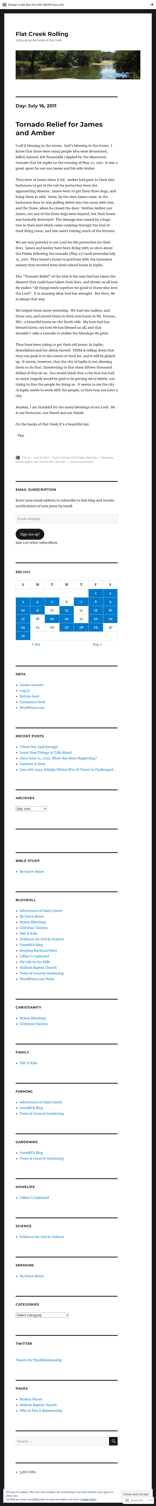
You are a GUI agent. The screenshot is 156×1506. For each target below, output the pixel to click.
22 (96, 619)
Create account (32, 685)
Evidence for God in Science (42, 939)
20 (67, 619)
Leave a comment (81, 461)
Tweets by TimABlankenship (39, 1360)
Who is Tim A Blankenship (41, 1411)
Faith (56, 457)
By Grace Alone (32, 871)
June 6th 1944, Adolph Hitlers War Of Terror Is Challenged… (68, 770)
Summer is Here (33, 764)
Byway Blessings (33, 922)
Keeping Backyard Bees (38, 950)
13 (66, 610)
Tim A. (26, 457)
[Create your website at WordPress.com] (78, 4)
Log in (25, 691)
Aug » (97, 644)
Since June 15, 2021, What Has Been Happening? (58, 758)
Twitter (24, 1344)
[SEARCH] (113, 1441)
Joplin (29, 461)
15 (96, 610)
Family (65, 457)
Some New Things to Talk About (46, 752)
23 (110, 619)
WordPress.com (32, 708)
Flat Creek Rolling (42, 33)
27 (67, 627)
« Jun (36, 644)
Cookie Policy (88, 1499)
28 (81, 627)
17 (23, 619)
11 (37, 610)
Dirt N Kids (28, 933)
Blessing (107, 457)
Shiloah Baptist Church (38, 967)
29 (96, 627)
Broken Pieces (31, 1399)
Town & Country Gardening (42, 973)
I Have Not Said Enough (39, 747)
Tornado (60, 461)
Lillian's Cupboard (34, 956)
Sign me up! (30, 534)
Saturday (92, 457)
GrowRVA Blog (31, 945)
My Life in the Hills (35, 962)
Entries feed (29, 696)
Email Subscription (36, 490)
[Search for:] (62, 1441)
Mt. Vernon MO (44, 461)
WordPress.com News (37, 979)
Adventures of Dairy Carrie (41, 911)
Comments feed (32, 702)
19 (52, 619)
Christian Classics (34, 928)
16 (110, 610)
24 (23, 627)
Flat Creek (77, 457)
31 (23, 636)
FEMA (19, 461)
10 (23, 610)
